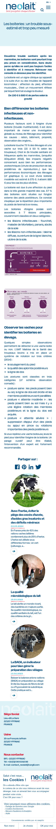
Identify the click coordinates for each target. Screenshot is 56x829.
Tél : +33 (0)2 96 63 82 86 (16, 761)
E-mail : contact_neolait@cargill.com (22, 764)
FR (47, 2)
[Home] (21, 9)
